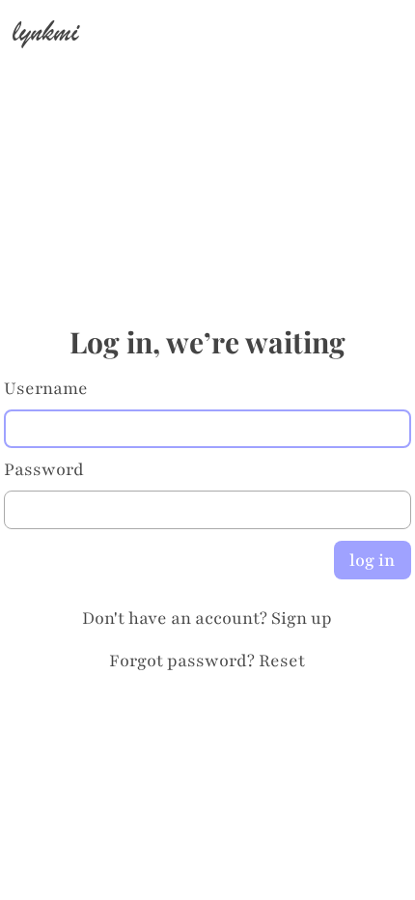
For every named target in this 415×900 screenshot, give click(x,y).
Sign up (301, 618)
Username (46, 388)
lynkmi (45, 31)
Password (44, 469)
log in (372, 560)
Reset (282, 660)
